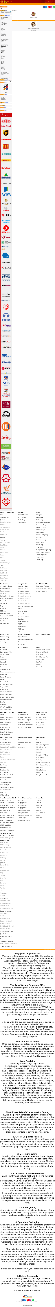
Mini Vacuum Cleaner (43, 765)
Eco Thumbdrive (5, 810)
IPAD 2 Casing (4, 845)
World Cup (21, 747)
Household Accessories (7, 672)
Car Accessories (5, 654)
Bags (38, 512)
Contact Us (2, 100)
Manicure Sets (4, 770)
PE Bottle (3, 611)
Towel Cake (3, 580)
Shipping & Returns (4, 97)
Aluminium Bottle (6, 586)
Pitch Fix (2, 58)
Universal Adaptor (24, 820)
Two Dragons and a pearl (33, 28)
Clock (2, 657)
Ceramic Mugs (5, 591)
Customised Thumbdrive (8, 747)
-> (4, 42)
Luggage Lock (22, 802)
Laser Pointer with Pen (25, 639)
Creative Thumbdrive (7, 802)
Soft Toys (3, 702)
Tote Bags (3, 875)
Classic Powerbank (24, 715)
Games (2, 667)
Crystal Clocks (4, 905)
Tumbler (3, 621)
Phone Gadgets (5, 727)
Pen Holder (39, 772)
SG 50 (2, 915)
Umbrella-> (3, 41)
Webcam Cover (4, 795)
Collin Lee (3, 913)
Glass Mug (3, 603)
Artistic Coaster (5, 744)
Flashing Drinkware (6, 598)
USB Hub (21, 629)
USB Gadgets (22, 626)
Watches (3, 704)
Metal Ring (21, 520)
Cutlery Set (3, 662)
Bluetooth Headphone (25, 601)
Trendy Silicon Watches (7, 759)
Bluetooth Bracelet (24, 593)
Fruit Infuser (4, 601)
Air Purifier (3, 649)
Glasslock (2, 51)
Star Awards (22, 522)
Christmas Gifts (41, 719)
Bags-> (2, 19)
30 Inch (38, 810)
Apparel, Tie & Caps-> (4, 17)
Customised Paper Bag (43, 522)
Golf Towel (3, 573)
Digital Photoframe (6, 691)
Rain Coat (39, 817)
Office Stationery (41, 770)
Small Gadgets (4, 785)
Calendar (39, 742)
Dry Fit (2, 550)
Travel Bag (39, 559)
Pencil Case (40, 542)
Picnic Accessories (6, 694)
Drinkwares (4, 584)
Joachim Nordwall (6, 921)
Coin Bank (3, 659)
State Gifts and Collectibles (5, 77)
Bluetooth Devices (23, 591)
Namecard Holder (6, 777)
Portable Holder (5, 729)
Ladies (2, 679)
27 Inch (38, 808)
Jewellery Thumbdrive (7, 815)
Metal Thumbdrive (6, 820)
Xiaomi (2, 67)
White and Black (5, 789)
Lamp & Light (5, 634)
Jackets (2, 520)
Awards (21, 512)
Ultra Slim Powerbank (25, 722)
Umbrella (39, 798)
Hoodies (2, 524)
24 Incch (39, 805)
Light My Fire (3, 56)
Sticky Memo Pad (41, 775)
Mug (1, 606)
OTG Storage (4, 724)
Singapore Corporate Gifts (5, 75)
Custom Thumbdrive (6, 805)
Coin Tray (3, 762)
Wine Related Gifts (6, 707)
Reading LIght (4, 639)
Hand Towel (4, 575)
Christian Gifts (41, 717)
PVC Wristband (5, 754)
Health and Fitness (42, 586)
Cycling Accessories (24, 742)
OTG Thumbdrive (5, 825)
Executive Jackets (5, 522)
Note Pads (39, 767)
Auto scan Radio (23, 586)
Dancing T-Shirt (5, 542)
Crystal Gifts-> (3, 68)
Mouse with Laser (24, 642)
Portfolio (38, 752)
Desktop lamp (4, 637)
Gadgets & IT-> (3, 22)
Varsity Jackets (5, 527)
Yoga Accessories (5, 709)
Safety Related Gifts (6, 699)
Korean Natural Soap (5, 73)
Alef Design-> (3, 47)
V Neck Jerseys (5, 563)
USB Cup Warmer (23, 621)
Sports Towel (4, 578)
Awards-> (2, 18)
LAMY (2, 55)
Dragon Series (33, 17)
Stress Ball (3, 792)
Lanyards (3, 537)
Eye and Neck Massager (25, 606)
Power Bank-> (3, 33)
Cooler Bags (40, 520)
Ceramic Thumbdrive (7, 800)
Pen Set (38, 664)
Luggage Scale (22, 805)
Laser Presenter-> (4, 25)
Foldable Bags (40, 530)
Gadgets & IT (22, 584)
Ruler (2, 757)
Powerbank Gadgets (24, 720)
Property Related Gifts (7, 697)
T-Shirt (2, 540)
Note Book (39, 749)
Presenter (21, 644)
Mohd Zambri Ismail (7, 926)
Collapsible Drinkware (7, 596)
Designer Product (5, 911)
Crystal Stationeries (6, 908)
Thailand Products (4, 78)
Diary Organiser (41, 747)
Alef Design (4, 842)
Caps (1, 515)
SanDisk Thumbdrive (7, 830)
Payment (2, 95)
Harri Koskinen (5, 918)
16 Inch (38, 800)
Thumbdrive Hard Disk (8, 798)
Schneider (3, 61)
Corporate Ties (4, 517)
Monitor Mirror (23, 611)
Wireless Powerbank (24, 727)
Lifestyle (3, 647)
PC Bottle (3, 608)
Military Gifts (3, 29)
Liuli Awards (22, 517)
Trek (2, 64)
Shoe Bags (39, 547)
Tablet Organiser (41, 554)
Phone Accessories (7, 712)
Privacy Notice (3, 98)
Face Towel (3, 570)
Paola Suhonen (5, 928)
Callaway (3, 50)
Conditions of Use (3, 99)
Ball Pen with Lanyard (43, 649)
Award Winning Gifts (4, 45)
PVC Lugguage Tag (6, 749)
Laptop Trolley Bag (42, 535)
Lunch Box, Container (7, 682)
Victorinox (3, 66)
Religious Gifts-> (3, 34)
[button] (42, 4)
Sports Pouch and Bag (43, 552)
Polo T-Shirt (3, 545)
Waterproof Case (5, 735)
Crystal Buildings (5, 903)
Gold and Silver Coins (6, 931)
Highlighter (40, 757)
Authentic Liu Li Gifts (4, 44)
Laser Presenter (24, 634)
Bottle (38, 815)
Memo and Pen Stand (43, 762)
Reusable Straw (5, 613)
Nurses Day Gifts (41, 591)
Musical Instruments (7, 684)
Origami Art (4, 687)
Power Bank (22, 712)
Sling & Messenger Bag (43, 550)
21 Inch (38, 802)
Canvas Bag (40, 517)
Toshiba (2, 63)
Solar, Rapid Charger (6, 732)
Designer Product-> (4, 69)
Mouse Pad (3, 850)
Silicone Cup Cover (6, 782)
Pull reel (3, 780)
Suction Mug (4, 618)
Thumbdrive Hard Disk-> (5, 39)
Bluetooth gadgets (24, 598)
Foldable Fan (4, 664)
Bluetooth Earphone (24, 596)
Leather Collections (43, 634)
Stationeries (40, 737)
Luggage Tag (22, 808)
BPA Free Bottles (5, 588)
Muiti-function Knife (6, 775)
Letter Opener (40, 760)
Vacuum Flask (4, 623)
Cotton (2, 547)
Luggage (39, 537)
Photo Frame (4, 689)
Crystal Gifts (4, 898)
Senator (2, 62)
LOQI (1, 873)
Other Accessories (24, 810)
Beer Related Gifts (6, 652)
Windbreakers (4, 529)
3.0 (19, 631)
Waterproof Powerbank (25, 724)
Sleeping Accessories (25, 815)
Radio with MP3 (23, 588)
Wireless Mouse (23, 616)
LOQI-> (2, 57)
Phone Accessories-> (4, 31)
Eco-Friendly (4, 765)
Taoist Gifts (40, 727)
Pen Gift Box (40, 659)
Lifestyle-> (2, 28)
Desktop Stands (5, 720)
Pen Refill (39, 662)
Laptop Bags (40, 532)
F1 (19, 745)
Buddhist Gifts (41, 715)
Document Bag (41, 525)
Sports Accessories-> (4, 36)
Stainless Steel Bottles (7, 616)
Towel (2, 565)
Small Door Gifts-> (4, 35)
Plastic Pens (40, 667)
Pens (38, 647)
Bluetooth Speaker (24, 603)
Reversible (3, 534)
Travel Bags (22, 817)
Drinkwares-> (3, 20)
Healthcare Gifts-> (4, 23)
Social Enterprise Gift (7, 787)
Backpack (39, 515)
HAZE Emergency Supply (44, 588)
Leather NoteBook (5, 847)
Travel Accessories (25, 798)
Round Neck (4, 552)
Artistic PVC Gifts (5, 742)
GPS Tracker (22, 609)
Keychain (3, 767)
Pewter (2, 74)
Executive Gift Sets (42, 755)
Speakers (21, 619)
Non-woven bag (41, 540)
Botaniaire (3, 855)
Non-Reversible (5, 532)
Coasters (3, 593)
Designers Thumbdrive (7, 808)
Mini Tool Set (4, 772)
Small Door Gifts (6, 737)
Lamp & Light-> (3, 24)
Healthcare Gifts (42, 584)
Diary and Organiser (42, 745)
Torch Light (3, 642)
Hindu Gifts (40, 722)
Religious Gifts (41, 712)
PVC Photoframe (5, 752)
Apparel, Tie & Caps (7, 512)
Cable (2, 715)
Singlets (3, 560)
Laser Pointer (22, 637)
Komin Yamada (5, 923)
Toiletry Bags (40, 557)
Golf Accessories (5, 669)
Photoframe (4, 852)
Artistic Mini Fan (5, 740)
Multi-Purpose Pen (42, 657)
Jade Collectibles (4, 72)
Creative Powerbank (24, 717)
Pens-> (2, 30)
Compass (21, 740)
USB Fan (21, 624)
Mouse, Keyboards (24, 614)
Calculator (39, 740)
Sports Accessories (25, 737)
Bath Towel (3, 568)
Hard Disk (3, 813)
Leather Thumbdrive (7, 817)
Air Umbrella (40, 813)
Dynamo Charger (5, 722)
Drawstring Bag (41, 527)
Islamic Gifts (40, 725)
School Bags (40, 545)
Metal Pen (39, 654)
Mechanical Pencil (42, 652)
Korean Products (5, 677)
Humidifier (3, 674)
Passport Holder (23, 813)
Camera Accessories (6, 717)
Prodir (2, 880)
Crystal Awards (23, 515)
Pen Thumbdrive (5, 827)
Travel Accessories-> (4, 40)
